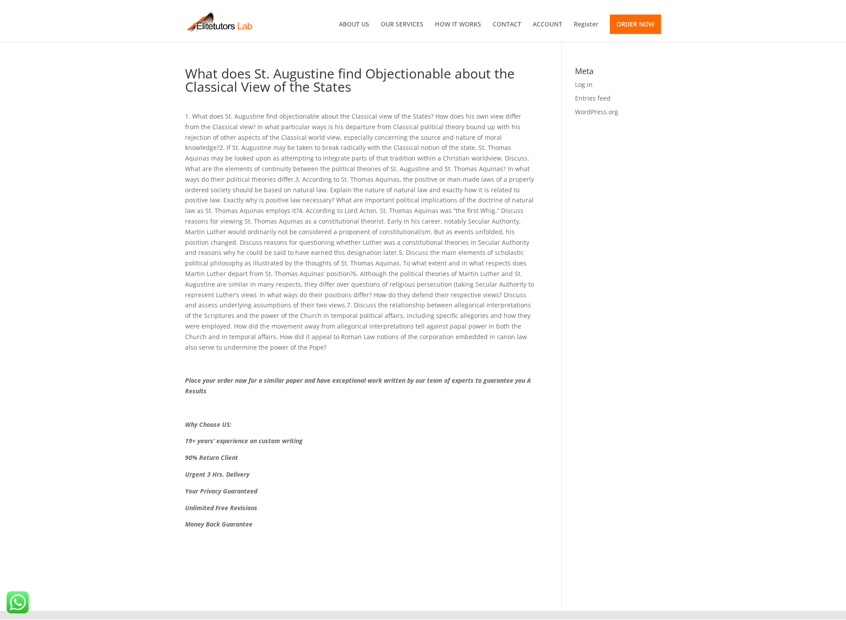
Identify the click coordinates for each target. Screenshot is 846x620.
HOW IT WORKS (458, 24)
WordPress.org (596, 112)
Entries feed (593, 98)
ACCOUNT (547, 24)
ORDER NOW (635, 24)
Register (586, 24)
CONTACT (507, 24)
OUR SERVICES (402, 24)
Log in (584, 84)
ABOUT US (354, 24)
